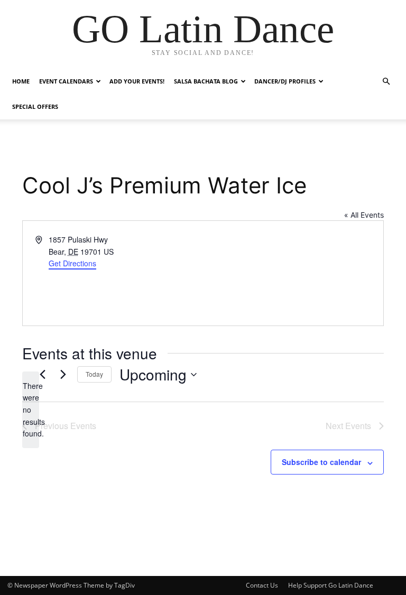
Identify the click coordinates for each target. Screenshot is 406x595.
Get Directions (72, 263)
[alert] (30, 409)
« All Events (364, 214)
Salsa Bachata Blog (206, 81)
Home (21, 81)
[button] (386, 82)
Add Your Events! (136, 81)
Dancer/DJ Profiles (285, 81)
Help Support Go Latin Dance (330, 585)
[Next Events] (63, 374)
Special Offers (35, 106)
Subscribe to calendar (321, 462)
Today (94, 373)
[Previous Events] (42, 374)
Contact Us (262, 585)
